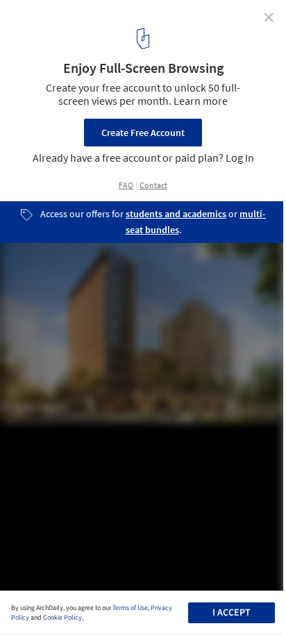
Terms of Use (130, 608)
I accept (231, 613)
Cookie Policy (62, 618)
